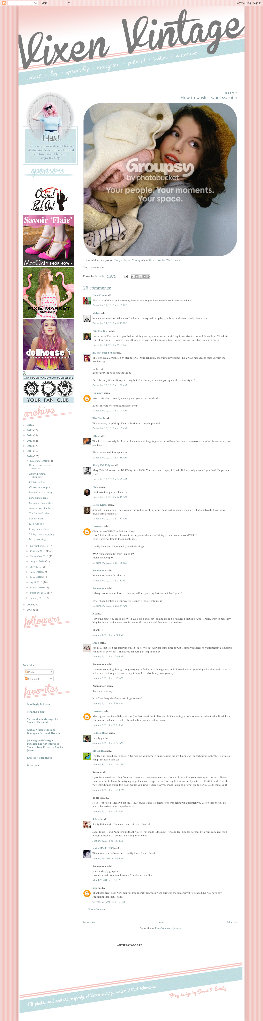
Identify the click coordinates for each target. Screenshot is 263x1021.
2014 (30, 435)
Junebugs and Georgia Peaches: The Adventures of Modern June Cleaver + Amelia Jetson (45, 745)
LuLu (95, 642)
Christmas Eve (37, 482)
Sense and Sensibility (41, 503)
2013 (30, 440)
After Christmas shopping (37, 475)
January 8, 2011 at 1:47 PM (107, 840)
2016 (30, 425)
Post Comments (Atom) (168, 928)
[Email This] (133, 276)
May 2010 (36, 577)
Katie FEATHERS (103, 848)
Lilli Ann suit (36, 523)
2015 (30, 430)
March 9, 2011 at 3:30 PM (106, 880)
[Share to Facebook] (144, 276)
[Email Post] (125, 276)
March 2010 (37, 587)
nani (95, 888)
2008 (30, 609)
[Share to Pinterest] (148, 276)
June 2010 (36, 572)
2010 (30, 456)
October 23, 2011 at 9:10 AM (108, 901)
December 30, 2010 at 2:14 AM (109, 410)
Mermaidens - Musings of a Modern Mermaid (42, 720)
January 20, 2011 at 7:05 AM (108, 858)
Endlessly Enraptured (39, 757)
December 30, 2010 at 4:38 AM (109, 457)
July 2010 (36, 566)
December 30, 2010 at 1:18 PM (109, 562)
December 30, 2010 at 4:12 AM (109, 428)
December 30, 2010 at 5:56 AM (109, 479)
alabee (96, 313)
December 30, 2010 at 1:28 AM (109, 385)
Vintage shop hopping (41, 534)
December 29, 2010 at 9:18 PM (109, 345)
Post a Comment (97, 909)
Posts (31, 672)
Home (160, 922)
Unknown (97, 393)
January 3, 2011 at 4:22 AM (107, 743)
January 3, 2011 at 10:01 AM (108, 764)
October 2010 (38, 551)
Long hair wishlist (39, 529)
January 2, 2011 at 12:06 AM (108, 656)
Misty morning (37, 539)
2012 (30, 446)
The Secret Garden (39, 513)
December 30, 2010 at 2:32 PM (109, 580)
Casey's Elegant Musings (128, 260)
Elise (95, 487)
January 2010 (38, 598)
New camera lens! (38, 498)
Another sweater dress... (42, 508)
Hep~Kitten (99, 295)
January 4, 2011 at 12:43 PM (108, 790)
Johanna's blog (36, 711)
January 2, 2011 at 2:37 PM (107, 725)
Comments (34, 679)
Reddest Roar (100, 733)
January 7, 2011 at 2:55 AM (107, 811)
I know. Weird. (37, 518)
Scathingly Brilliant (38, 704)
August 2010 (37, 561)
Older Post (231, 922)
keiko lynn (33, 765)
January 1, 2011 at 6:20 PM (107, 635)
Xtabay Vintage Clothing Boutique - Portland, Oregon (43, 731)
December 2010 (39, 461)
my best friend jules (103, 352)
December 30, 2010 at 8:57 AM (109, 518)
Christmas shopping (40, 487)
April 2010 (36, 582)
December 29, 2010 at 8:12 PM (109, 305)
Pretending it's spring (41, 492)
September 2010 (39, 556)
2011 (30, 451)
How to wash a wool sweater (40, 466)
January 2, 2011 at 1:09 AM (107, 678)
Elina (95, 436)
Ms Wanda (98, 750)
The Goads (98, 418)
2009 (30, 604)
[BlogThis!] (137, 276)
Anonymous (99, 570)
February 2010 (38, 592)
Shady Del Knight (102, 465)
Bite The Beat (100, 331)
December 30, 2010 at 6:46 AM (109, 497)
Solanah (97, 819)
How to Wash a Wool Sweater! (165, 260)
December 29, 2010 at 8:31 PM (109, 323)
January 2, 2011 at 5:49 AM (107, 703)
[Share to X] (140, 276)
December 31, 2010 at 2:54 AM (109, 606)
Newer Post (89, 922)
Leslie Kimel (99, 504)
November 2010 (39, 546)
